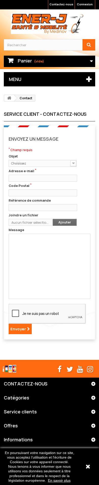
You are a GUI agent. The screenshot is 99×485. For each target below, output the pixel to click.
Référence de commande (30, 200)
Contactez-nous (61, 4)
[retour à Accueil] (9, 98)
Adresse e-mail (22, 171)
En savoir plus (59, 480)
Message (16, 230)
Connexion (85, 4)
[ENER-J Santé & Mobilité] (47, 23)
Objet (13, 156)
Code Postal (20, 185)
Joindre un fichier (23, 215)
